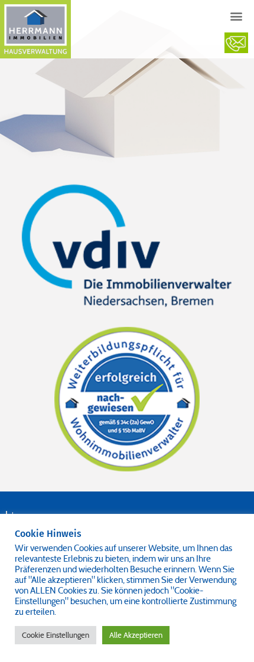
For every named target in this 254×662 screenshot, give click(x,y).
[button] (236, 15)
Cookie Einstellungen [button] (55, 635)
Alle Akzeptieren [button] (135, 635)
